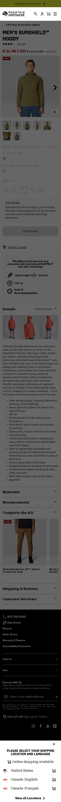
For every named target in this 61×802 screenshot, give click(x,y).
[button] (55, 14)
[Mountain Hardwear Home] (14, 13)
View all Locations (28, 798)
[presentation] (35, 14)
